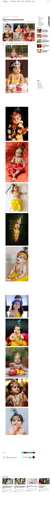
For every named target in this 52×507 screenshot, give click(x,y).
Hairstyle (43, 20)
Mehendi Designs (43, 23)
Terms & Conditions (41, 87)
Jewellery (43, 21)
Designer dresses (43, 18)
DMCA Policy (39, 84)
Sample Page (40, 86)
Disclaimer (39, 83)
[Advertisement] (26, 10)
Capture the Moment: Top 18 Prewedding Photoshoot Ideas (7, 487)
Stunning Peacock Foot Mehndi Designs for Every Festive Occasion (45, 41)
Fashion (43, 19)
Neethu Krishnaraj (5, 21)
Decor (43, 16)
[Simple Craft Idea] (5, 1)
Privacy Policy (40, 85)
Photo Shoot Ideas (7, 16)
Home (3, 16)
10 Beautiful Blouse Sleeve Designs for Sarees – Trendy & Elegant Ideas (45, 31)
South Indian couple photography (42, 487)
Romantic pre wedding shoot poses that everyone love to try (20, 487)
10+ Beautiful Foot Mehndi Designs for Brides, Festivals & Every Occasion (45, 36)
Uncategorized (43, 25)
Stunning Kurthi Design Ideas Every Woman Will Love (45, 46)
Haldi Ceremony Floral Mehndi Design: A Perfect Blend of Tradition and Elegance (45, 51)
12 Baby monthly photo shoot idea (32, 487)
